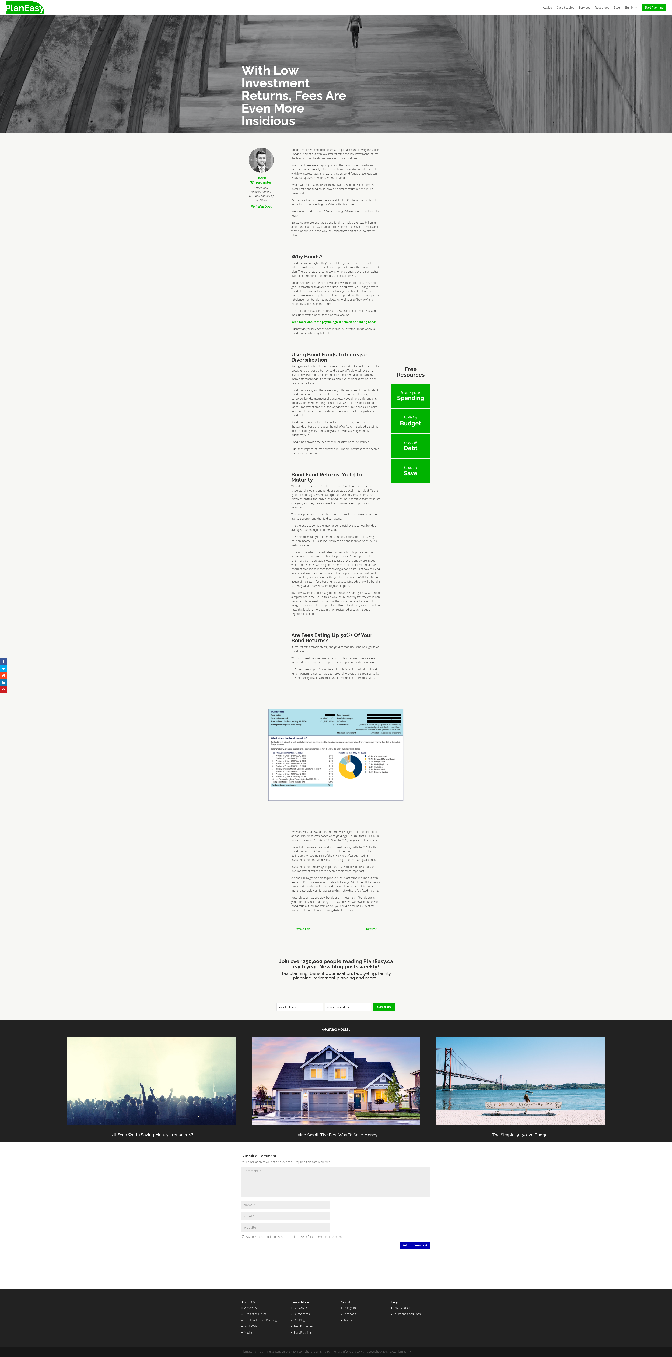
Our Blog (299, 1320)
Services (584, 7)
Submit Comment (415, 1245)
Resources (602, 7)
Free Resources (303, 1326)
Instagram (350, 1308)
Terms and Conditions (407, 1314)
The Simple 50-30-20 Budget (520, 1134)
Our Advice (301, 1308)
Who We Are (251, 1308)
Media (248, 1332)
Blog (617, 7)
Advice (547, 7)
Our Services (302, 1314)
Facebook (350, 1314)
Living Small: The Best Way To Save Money (335, 1134)
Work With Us (252, 1326)
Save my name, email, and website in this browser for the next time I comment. (294, 1237)
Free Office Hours (255, 1314)
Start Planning (302, 1332)
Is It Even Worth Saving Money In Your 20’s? (151, 1134)
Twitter (348, 1320)
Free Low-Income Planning (260, 1320)
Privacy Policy (401, 1308)
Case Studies (565, 7)
